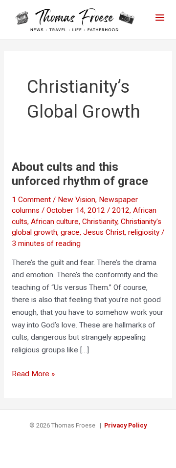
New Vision (76, 199)
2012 (121, 210)
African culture (55, 221)
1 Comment (31, 199)
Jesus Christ (104, 232)
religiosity (143, 232)
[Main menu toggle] (160, 17)
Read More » (33, 375)
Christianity (99, 221)
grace (70, 232)
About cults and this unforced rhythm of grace (80, 174)
